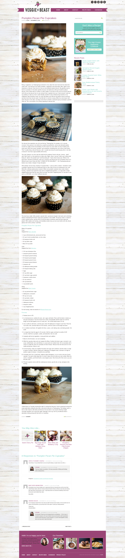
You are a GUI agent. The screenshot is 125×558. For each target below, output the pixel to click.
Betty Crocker (32, 288)
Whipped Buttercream (45, 309)
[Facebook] (95, 2)
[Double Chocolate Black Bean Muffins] (84, 549)
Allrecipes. (33, 248)
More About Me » (27, 546)
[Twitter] (98, 2)
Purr (101, 554)
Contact (75, 10)
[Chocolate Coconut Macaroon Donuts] (58, 549)
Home (58, 10)
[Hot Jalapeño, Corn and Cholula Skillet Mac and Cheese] (97, 549)
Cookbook (98, 10)
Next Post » (68, 526)
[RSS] (92, 2)
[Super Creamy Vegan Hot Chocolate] (71, 549)
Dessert (28, 416)
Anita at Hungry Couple (36, 461)
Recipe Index (86, 10)
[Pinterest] (101, 2)
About (66, 10)
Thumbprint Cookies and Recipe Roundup (43, 478)
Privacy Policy (61, 555)
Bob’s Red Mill (32, 231)
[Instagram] (104, 2)
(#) (61, 461)
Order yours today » (94, 49)
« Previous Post (26, 526)
